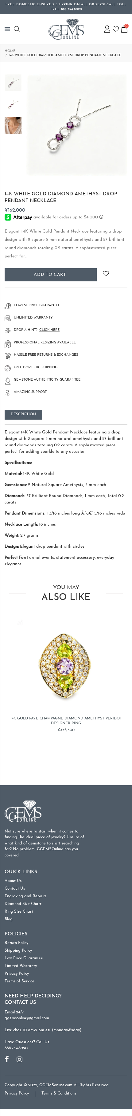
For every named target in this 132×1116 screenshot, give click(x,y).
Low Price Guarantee (24, 958)
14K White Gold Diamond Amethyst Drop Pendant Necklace (61, 197)
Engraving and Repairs (25, 896)
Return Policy (16, 943)
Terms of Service (19, 981)
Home (10, 51)
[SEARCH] (17, 29)
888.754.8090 (16, 1048)
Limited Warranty (21, 966)
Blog (9, 919)
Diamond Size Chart (23, 904)
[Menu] (9, 29)
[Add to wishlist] (105, 274)
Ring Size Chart (19, 912)
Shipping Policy (18, 951)
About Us (13, 881)
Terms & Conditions (58, 1093)
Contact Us (15, 889)
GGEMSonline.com (55, 1085)
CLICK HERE (49, 330)
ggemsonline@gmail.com (27, 1018)
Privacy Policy (17, 974)
